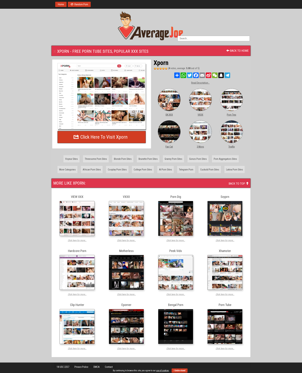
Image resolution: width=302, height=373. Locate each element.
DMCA (97, 366)
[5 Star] (166, 68)
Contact (109, 366)
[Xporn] (101, 96)
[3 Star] (160, 68)
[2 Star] (157, 68)
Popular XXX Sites (131, 51)
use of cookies (162, 370)
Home (61, 4)
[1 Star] (155, 68)
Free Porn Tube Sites (92, 51)
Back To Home (239, 50)
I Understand (179, 370)
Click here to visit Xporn (103, 137)
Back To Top (237, 183)
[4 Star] (163, 68)
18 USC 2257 (63, 366)
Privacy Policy (81, 366)
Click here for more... (77, 240)
